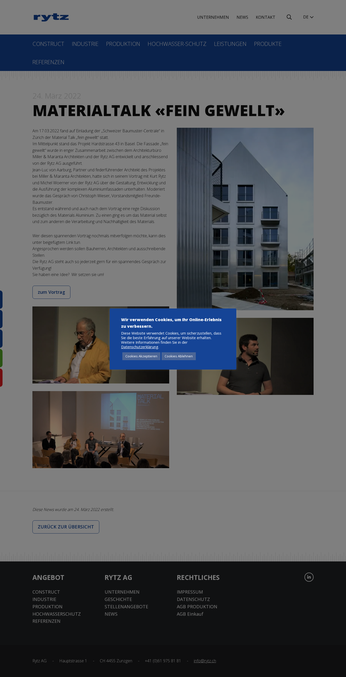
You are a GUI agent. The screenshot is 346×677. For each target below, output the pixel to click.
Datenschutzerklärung (139, 346)
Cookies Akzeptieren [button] (141, 356)
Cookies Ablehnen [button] (179, 356)
